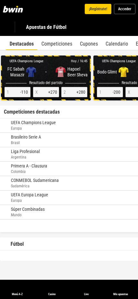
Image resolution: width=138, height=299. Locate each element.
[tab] (22, 43)
